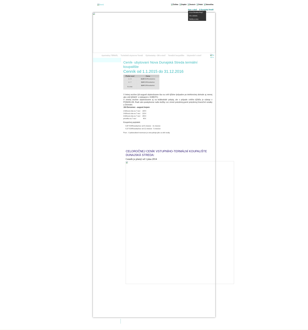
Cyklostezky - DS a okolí (155, 55)
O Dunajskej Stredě (206, 9)
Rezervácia (135, 141)
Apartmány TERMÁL (110, 55)
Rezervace (219, 31)
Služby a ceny (193, 19)
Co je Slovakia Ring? (196, 12)
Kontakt (157, 328)
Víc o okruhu (193, 16)
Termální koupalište (176, 55)
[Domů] (100, 5)
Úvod (97, 55)
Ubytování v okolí (194, 55)
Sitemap (185, 328)
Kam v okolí (192, 9)
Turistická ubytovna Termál (132, 55)
